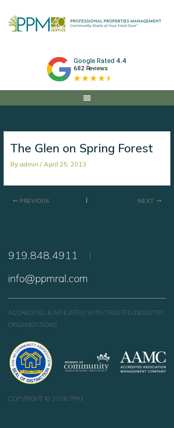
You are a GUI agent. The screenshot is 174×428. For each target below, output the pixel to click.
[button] (87, 98)
